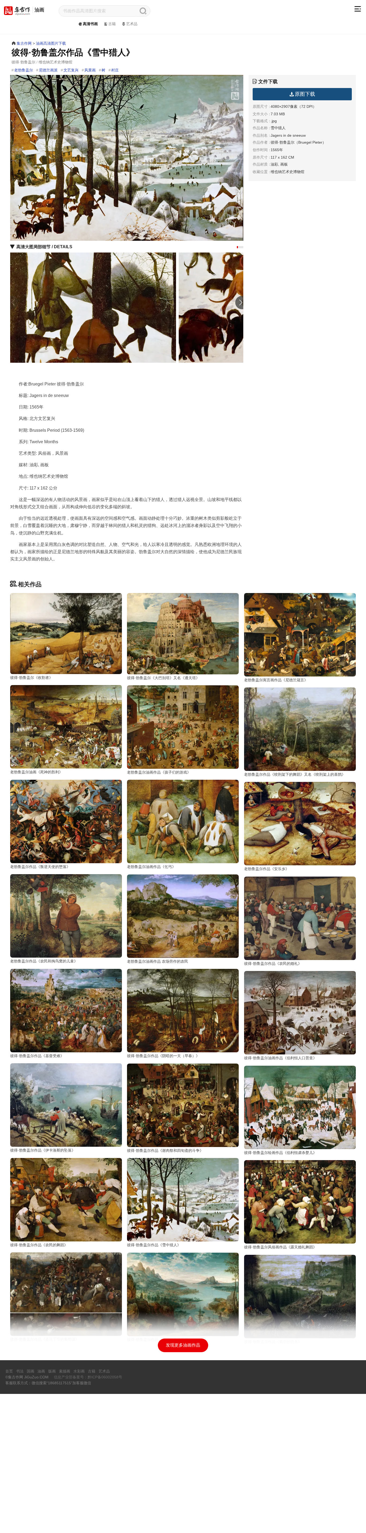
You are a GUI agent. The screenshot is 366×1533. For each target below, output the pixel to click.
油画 (39, 10)
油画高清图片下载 (51, 43)
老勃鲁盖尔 (23, 70)
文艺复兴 (71, 70)
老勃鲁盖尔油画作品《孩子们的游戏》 (159, 772)
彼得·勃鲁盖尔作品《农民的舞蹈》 (39, 1245)
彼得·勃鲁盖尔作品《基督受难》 (37, 1056)
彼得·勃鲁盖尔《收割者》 (31, 677)
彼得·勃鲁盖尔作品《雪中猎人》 (154, 1245)
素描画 (64, 1371)
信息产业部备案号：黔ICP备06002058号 (88, 1377)
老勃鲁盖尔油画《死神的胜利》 (36, 772)
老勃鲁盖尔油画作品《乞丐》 (151, 867)
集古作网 (24, 43)
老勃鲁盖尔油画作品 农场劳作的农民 (157, 961)
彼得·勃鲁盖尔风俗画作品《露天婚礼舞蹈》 (280, 1247)
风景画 (90, 70)
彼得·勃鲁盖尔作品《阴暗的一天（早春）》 (163, 1056)
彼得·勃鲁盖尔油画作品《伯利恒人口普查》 (280, 1058)
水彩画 (79, 1371)
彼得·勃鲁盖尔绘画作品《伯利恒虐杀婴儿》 (280, 1152)
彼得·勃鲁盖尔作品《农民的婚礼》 (273, 963)
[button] (237, 247)
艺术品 (131, 24)
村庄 (115, 70)
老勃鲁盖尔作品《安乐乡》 (266, 869)
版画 (52, 1371)
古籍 (112, 24)
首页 (9, 1371)
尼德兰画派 (48, 70)
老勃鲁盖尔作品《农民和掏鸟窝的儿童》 (44, 961)
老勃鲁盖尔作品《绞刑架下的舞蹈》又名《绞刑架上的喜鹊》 (294, 774)
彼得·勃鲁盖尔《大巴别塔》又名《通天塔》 (163, 678)
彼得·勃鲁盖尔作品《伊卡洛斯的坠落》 (42, 1150)
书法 (20, 1371)
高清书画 (90, 24)
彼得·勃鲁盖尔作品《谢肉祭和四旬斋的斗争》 (165, 1150)
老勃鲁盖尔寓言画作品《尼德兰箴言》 (276, 680)
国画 (30, 1371)
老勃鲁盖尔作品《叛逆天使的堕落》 (40, 867)
